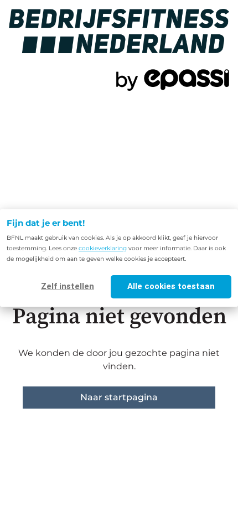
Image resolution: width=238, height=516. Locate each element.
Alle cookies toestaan (171, 286)
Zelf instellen (67, 286)
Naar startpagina (119, 397)
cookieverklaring (103, 248)
